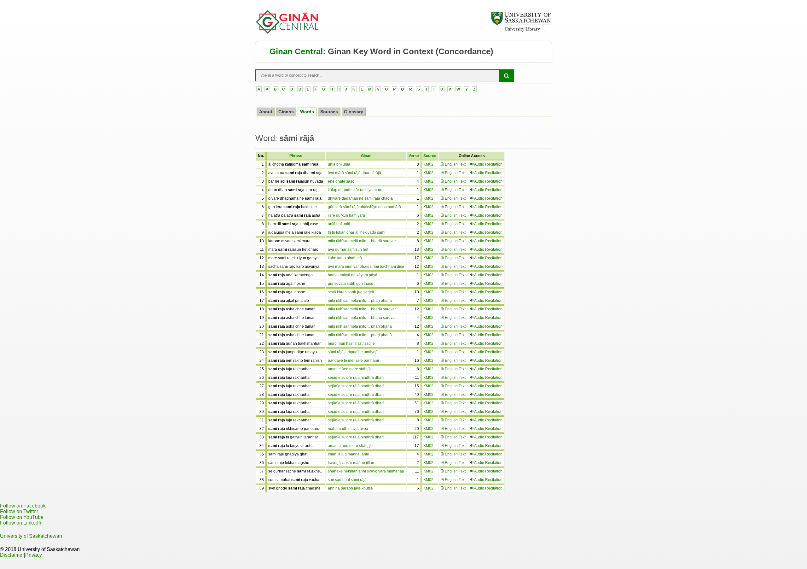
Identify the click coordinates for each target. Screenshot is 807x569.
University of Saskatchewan (31, 536)
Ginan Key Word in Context (380, 51)
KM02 (428, 164)
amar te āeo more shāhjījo (350, 369)
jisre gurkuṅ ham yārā (346, 215)
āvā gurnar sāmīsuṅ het (348, 249)
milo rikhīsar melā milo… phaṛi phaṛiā (360, 300)
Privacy (33, 555)
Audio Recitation (488, 164)
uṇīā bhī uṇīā (339, 164)
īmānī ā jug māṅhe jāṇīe (348, 454)
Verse (414, 156)
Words (307, 111)
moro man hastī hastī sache (351, 343)
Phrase (295, 156)
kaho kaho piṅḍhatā (345, 258)
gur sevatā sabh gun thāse (350, 283)
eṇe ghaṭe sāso (341, 181)
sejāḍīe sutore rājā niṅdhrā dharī (356, 377)
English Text (455, 164)
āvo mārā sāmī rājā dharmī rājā (354, 173)
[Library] (521, 30)
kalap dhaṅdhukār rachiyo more (355, 190)
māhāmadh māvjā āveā (348, 428)
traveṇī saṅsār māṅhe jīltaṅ (351, 462)
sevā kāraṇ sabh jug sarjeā (351, 292)
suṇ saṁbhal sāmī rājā (347, 480)
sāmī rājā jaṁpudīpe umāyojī (352, 352)
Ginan (366, 156)
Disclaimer (12, 555)
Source (429, 156)
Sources (329, 111)
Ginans (286, 111)
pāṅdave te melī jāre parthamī (353, 360)
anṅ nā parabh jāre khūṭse (350, 488)
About (265, 111)
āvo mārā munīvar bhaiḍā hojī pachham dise (366, 266)
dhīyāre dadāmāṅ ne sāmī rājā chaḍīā (360, 198)
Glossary (353, 111)
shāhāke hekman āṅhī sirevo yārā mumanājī (366, 471)
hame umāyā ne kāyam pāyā (352, 275)
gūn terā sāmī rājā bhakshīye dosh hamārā (364, 207)
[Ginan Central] (287, 32)
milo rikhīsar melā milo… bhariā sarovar (362, 241)
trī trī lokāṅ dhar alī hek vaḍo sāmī (356, 232)
